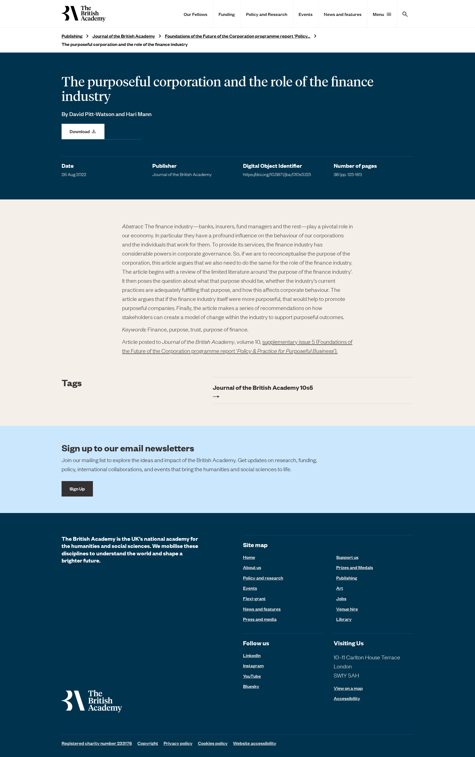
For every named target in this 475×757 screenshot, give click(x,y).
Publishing (72, 36)
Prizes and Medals (354, 567)
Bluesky (251, 686)
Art (339, 588)
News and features (342, 14)
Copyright (147, 743)
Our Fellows (195, 14)
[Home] (84, 14)
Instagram (253, 665)
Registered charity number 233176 (97, 743)
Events (306, 14)
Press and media (260, 619)
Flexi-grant (254, 598)
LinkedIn (252, 655)
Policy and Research (266, 14)
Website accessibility (254, 743)
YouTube (252, 676)
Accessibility (347, 698)
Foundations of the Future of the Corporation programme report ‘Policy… (237, 36)
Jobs (341, 598)
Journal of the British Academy (123, 36)
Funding (227, 14)
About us (252, 567)
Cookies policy (213, 743)
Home (249, 557)
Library (344, 619)
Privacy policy (178, 743)
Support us (347, 557)
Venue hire (347, 609)
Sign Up (77, 489)
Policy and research (263, 578)
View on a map (348, 688)
